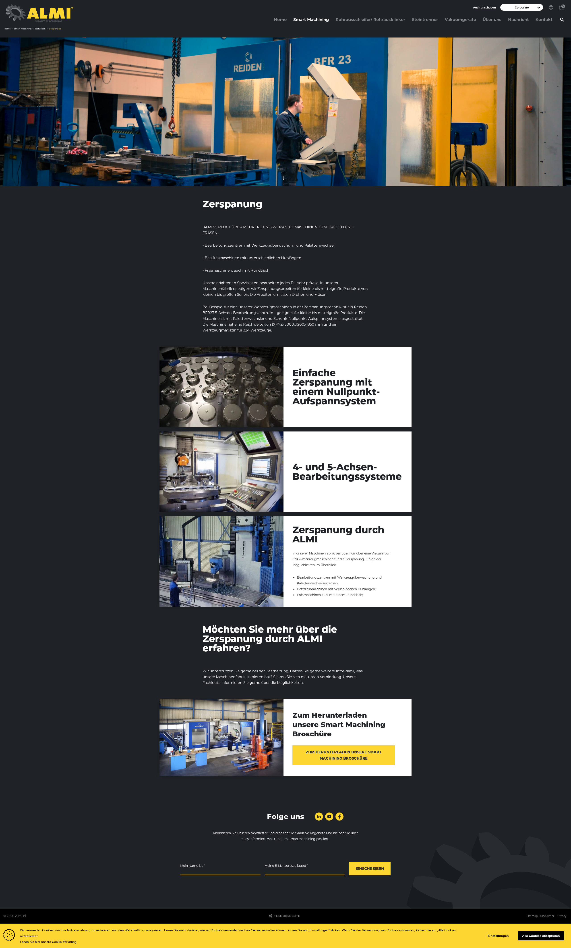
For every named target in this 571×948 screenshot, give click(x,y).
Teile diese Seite (287, 916)
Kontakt (562, 7)
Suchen (562, 19)
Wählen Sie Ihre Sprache (551, 7)
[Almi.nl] (39, 13)
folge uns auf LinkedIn (319, 817)
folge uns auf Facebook (339, 817)
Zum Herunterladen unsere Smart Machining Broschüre (343, 755)
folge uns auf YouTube (329, 817)
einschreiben (370, 869)
